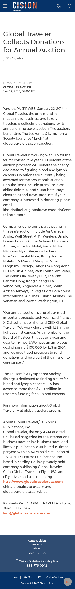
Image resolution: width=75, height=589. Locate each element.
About (37, 548)
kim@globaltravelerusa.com (27, 513)
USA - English (12, 58)
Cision (43, 583)
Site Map (27, 577)
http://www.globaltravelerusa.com (33, 482)
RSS (39, 577)
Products (37, 544)
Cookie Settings (54, 577)
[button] (59, 6)
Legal (15, 577)
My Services (35, 553)
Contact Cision (37, 540)
